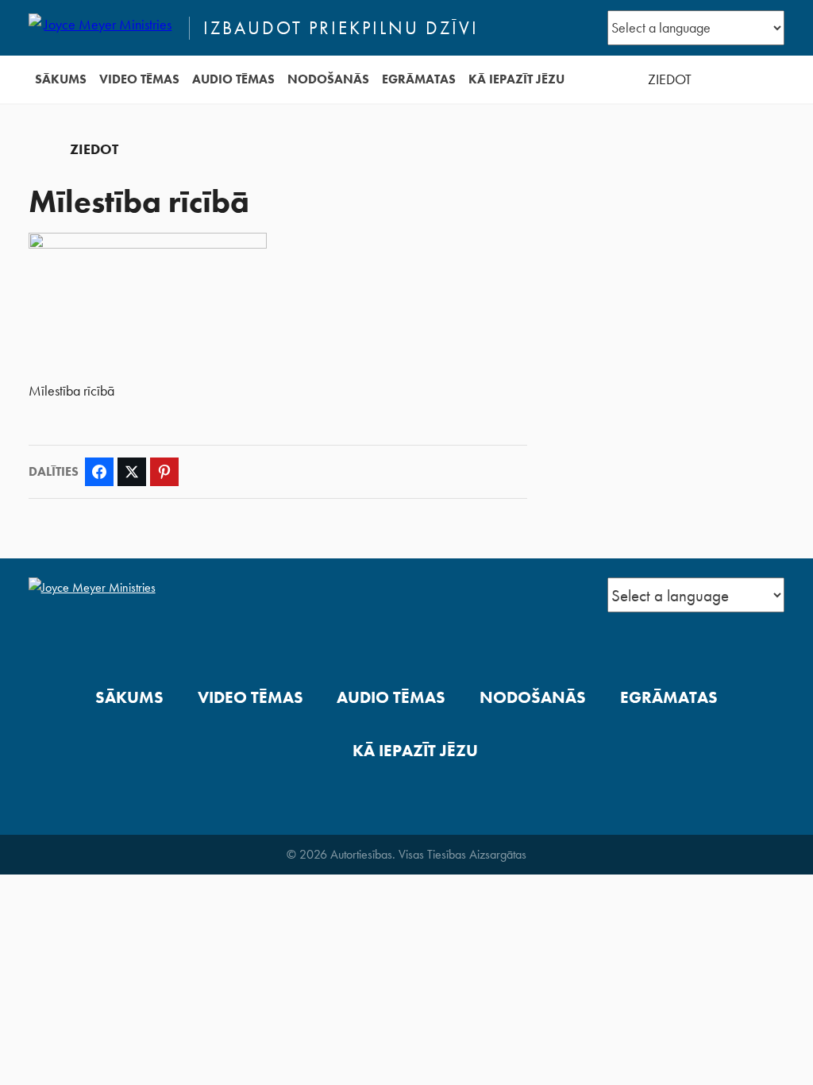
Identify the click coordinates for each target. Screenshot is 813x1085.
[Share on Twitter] (132, 472)
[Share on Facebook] (99, 472)
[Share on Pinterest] (164, 472)
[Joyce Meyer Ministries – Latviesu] (102, 28)
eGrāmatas (419, 79)
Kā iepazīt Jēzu (516, 79)
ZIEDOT (670, 79)
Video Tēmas (139, 79)
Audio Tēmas (233, 79)
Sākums (61, 79)
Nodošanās (328, 79)
